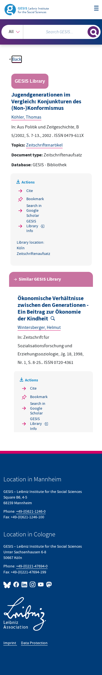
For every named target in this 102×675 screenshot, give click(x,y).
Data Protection (34, 643)
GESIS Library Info (32, 226)
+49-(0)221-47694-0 (32, 566)
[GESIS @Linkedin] (24, 584)
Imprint (10, 643)
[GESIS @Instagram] (33, 584)
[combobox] (51, 32)
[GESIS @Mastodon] (48, 584)
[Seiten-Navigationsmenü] (96, 8)
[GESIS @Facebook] (16, 584)
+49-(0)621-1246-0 (31, 511)
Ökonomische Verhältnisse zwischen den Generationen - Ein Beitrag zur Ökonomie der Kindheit (53, 308)
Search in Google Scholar (34, 210)
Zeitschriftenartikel (44, 145)
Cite (29, 190)
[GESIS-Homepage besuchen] (27, 9)
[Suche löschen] (83, 31)
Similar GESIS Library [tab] (40, 279)
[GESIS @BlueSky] (7, 584)
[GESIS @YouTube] (41, 584)
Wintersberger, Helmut (39, 327)
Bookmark (35, 199)
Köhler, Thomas (26, 117)
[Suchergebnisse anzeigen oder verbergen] (93, 32)
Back (16, 59)
